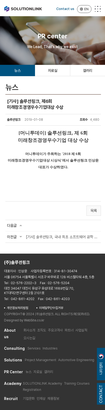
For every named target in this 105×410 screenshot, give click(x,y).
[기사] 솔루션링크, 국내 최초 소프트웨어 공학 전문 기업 (62, 237)
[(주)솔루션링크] (23, 9)
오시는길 (29, 338)
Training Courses (77, 383)
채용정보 (53, 398)
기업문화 (29, 398)
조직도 (41, 330)
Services (34, 348)
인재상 (41, 398)
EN (86, 9)
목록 (93, 211)
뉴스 (17, 70)
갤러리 (87, 70)
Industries (50, 348)
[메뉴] (98, 9)
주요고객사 (55, 330)
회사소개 (29, 330)
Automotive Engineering (76, 360)
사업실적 (81, 330)
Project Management (40, 360)
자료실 (52, 70)
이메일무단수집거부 (51, 308)
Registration (32, 390)
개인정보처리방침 (17, 308)
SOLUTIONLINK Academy (42, 383)
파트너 (69, 330)
